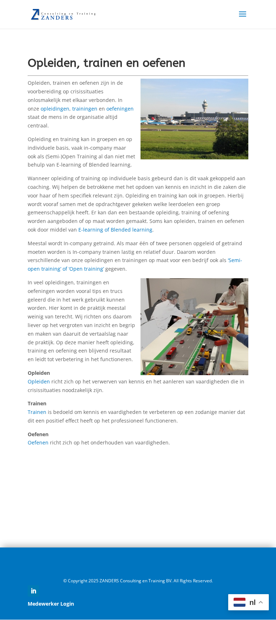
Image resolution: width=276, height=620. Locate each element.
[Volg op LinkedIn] (33, 591)
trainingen (84, 108)
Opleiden (39, 381)
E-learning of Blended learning (115, 229)
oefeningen (120, 108)
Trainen (37, 412)
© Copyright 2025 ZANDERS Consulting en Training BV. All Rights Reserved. (138, 581)
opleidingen (55, 108)
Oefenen (38, 442)
